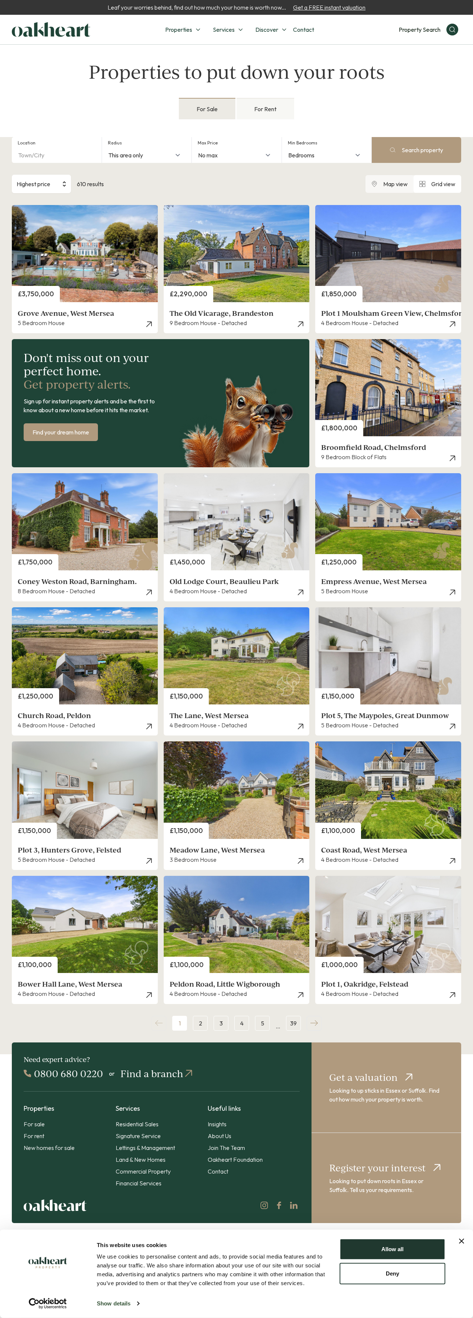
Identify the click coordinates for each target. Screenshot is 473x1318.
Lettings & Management (145, 1147)
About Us (219, 1136)
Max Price (208, 143)
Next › (314, 1023)
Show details (113, 1303)
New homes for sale (49, 1147)
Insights (217, 1124)
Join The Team (226, 1147)
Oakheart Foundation (235, 1159)
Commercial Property (143, 1171)
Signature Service (138, 1136)
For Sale (207, 109)
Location (26, 143)
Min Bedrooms (302, 143)
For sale (34, 1124)
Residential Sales (137, 1124)
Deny (392, 1273)
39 (293, 1023)
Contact (303, 29)
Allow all (392, 1249)
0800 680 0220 (68, 1073)
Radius (115, 143)
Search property (422, 150)
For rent (34, 1136)
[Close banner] (461, 1241)
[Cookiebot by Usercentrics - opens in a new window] (48, 1303)
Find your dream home (61, 432)
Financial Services (138, 1183)
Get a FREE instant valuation (329, 7)
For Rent (265, 109)
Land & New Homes (141, 1159)
